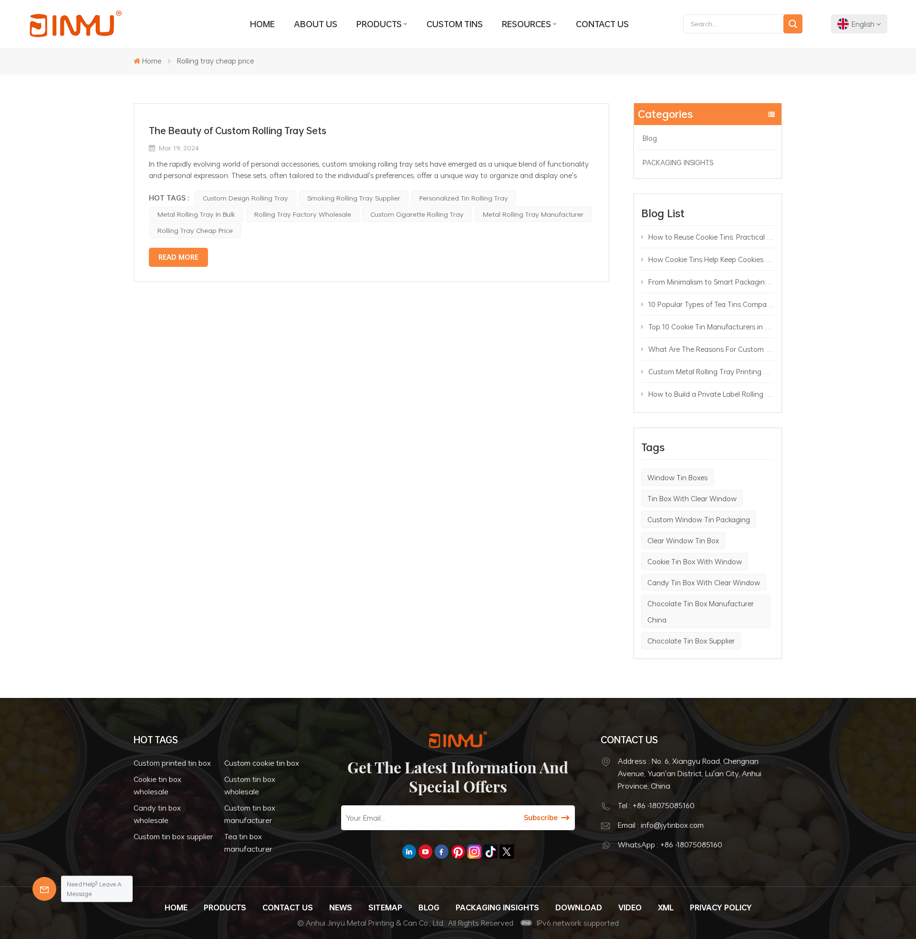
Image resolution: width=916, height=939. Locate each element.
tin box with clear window (692, 498)
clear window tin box (683, 540)
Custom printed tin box (172, 763)
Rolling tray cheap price (195, 230)
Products (379, 24)
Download (578, 907)
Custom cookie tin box (261, 763)
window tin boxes (677, 477)
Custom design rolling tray (245, 198)
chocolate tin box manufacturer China (700, 611)
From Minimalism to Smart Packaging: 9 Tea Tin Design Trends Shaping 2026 (711, 281)
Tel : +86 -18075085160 (656, 805)
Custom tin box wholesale (249, 785)
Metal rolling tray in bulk (196, 214)
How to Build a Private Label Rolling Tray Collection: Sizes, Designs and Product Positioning (711, 394)
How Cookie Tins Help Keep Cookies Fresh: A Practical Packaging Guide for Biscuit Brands (711, 259)
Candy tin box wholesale (157, 814)
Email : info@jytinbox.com (661, 825)
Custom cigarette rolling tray (417, 214)
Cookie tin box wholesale (157, 785)
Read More (178, 257)
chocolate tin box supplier (691, 640)
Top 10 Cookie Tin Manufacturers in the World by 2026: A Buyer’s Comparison (711, 326)
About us (315, 24)
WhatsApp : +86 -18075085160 (670, 844)
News (340, 907)
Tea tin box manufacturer (248, 843)
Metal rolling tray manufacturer (533, 214)
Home (262, 24)
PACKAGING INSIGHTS (678, 162)
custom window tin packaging (698, 519)
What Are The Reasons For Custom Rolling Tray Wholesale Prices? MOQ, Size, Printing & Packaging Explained (711, 349)
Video (630, 907)
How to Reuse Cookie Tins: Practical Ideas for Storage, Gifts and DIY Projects (711, 237)
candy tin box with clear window (703, 582)
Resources (526, 24)
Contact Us (602, 24)
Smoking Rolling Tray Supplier (353, 198)
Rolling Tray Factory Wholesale (302, 214)
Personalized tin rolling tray (463, 198)
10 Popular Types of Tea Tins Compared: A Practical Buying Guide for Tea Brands (711, 304)
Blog (650, 138)
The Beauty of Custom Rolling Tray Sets (237, 130)
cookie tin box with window (694, 561)
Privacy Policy (721, 907)
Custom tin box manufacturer (249, 814)
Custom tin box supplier (173, 836)
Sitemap (385, 907)
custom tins (455, 24)
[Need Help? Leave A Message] (44, 889)
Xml (666, 907)
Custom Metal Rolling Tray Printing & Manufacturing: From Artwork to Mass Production (711, 371)
